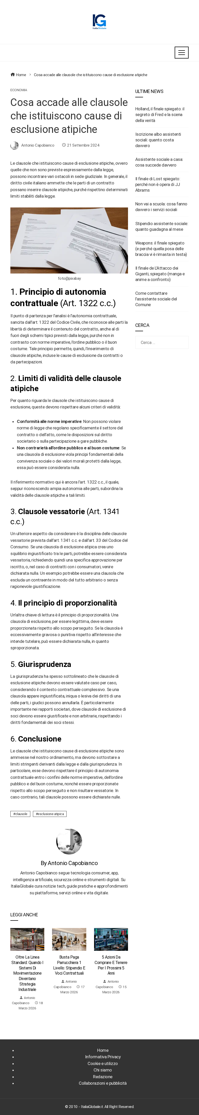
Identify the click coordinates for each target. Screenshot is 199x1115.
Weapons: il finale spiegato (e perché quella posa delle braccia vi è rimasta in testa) (161, 248)
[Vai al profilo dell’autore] (69, 841)
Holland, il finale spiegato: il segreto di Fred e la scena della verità (159, 114)
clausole (21, 814)
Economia (18, 90)
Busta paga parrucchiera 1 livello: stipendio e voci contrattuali (69, 965)
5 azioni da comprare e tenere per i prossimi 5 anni (111, 965)
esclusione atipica (51, 814)
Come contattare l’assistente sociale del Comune (156, 299)
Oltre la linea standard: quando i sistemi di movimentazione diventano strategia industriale (27, 973)
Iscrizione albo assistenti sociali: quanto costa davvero (158, 140)
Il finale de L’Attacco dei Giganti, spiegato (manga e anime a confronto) (160, 273)
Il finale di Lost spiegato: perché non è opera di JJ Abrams (157, 184)
